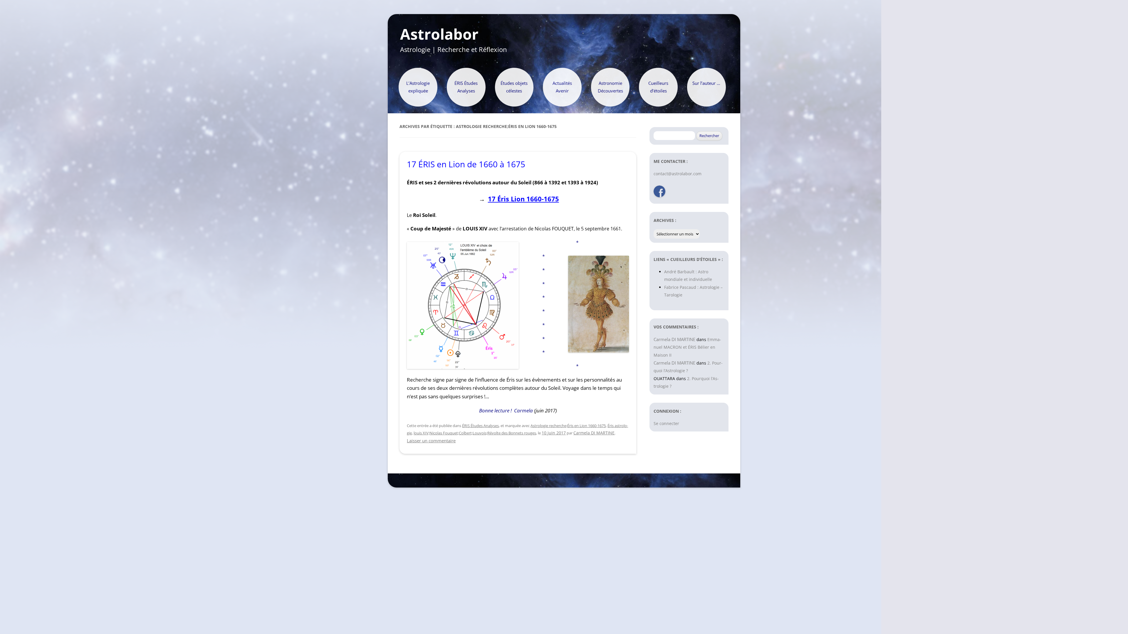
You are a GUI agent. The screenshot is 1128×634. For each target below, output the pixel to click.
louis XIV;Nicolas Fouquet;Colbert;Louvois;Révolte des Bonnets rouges (475, 433)
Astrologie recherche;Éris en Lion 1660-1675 (568, 425)
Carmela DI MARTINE (594, 433)
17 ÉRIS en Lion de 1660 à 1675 (466, 164)
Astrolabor (439, 34)
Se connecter (666, 423)
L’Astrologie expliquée (418, 87)
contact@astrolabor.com (677, 173)
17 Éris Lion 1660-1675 (523, 199)
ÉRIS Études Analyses (466, 87)
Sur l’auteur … (706, 83)
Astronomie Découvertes (610, 87)
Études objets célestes (514, 87)
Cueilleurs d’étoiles (658, 87)
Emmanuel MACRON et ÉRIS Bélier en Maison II (687, 347)
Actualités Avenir (562, 87)
